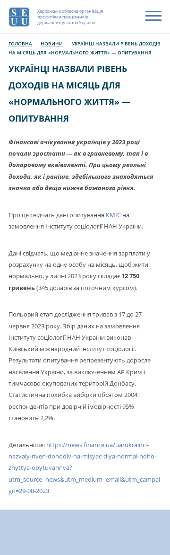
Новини (52, 43)
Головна (20, 43)
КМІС (113, 215)
